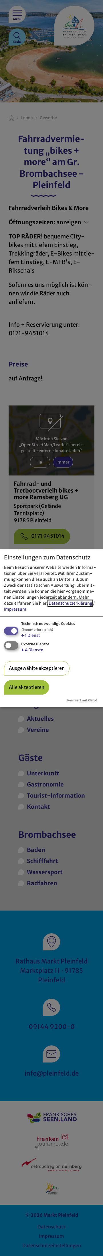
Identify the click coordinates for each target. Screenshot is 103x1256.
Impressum (15, 609)
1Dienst (30, 635)
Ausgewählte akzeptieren (37, 668)
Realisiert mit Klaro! (82, 700)
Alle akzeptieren (26, 687)
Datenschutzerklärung (70, 603)
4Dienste (32, 649)
